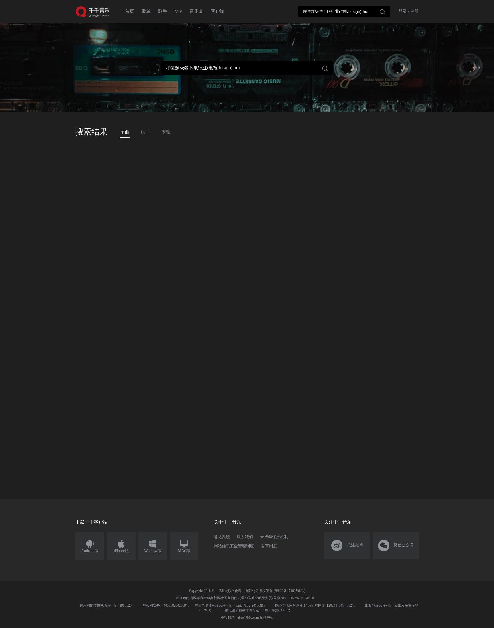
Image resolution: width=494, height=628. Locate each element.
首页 (129, 11)
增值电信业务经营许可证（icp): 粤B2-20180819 (230, 605)
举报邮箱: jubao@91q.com (240, 617)
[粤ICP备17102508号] (289, 591)
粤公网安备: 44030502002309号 (166, 605)
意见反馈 (222, 537)
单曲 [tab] (125, 132)
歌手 (162, 11)
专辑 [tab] (166, 132)
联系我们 (245, 537)
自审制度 (269, 546)
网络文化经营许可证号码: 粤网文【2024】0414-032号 (315, 605)
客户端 (217, 11)
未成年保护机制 (274, 537)
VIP (178, 11)
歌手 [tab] (145, 132)
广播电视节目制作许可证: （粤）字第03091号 (256, 610)
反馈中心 (267, 617)
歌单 (146, 11)
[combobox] (344, 11)
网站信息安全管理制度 (234, 546)
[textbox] (344, 11)
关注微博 (347, 545)
